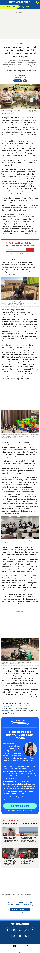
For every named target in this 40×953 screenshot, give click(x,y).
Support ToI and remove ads (30, 7)
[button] (37, 2)
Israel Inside (11, 894)
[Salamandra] (30, 945)
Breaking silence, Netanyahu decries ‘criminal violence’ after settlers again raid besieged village (10, 861)
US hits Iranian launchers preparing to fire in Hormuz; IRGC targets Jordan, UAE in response (28, 839)
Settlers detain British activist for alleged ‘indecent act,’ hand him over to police (10, 839)
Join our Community (9, 7)
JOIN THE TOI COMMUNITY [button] (20, 909)
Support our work (20, 806)
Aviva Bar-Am (21, 75)
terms (28, 253)
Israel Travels (20, 894)
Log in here (25, 913)
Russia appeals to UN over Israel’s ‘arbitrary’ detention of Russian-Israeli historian (28, 861)
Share (19, 80)
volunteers (5, 895)
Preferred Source (20, 72)
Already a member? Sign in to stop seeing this (20, 810)
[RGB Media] (16, 946)
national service (29, 894)
